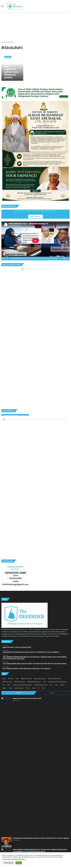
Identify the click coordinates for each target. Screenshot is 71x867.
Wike (43, 688)
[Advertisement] (35, 26)
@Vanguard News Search (34, 681)
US (38, 688)
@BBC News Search (26, 678)
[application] (35, 240)
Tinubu (27, 688)
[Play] (4, 258)
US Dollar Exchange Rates (11, 415)
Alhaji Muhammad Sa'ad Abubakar (57, 681)
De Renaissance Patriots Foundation (22, 685)
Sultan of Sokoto (19, 688)
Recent (18, 693)
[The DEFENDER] (15, 6)
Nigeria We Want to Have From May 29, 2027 (27, 698)
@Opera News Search (40, 678)
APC (3, 685)
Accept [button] (19, 862)
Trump (33, 688)
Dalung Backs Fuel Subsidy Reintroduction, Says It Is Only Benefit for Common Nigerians (41, 838)
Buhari (9, 685)
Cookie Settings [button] (8, 862)
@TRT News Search (20, 681)
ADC (44, 681)
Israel (56, 685)
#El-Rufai (10, 678)
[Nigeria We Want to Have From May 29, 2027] (6, 766)
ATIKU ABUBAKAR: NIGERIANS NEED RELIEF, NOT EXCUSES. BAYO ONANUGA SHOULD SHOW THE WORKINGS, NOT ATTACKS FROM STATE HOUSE (40, 850)
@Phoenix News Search (54, 678)
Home (4, 42)
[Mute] (64, 258)
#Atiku (4, 678)
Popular (52, 693)
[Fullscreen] (67, 258)
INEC (51, 685)
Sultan (10, 688)
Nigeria (4, 688)
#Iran (17, 678)
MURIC (62, 685)
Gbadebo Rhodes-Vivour (41, 685)
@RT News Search (7, 681)
